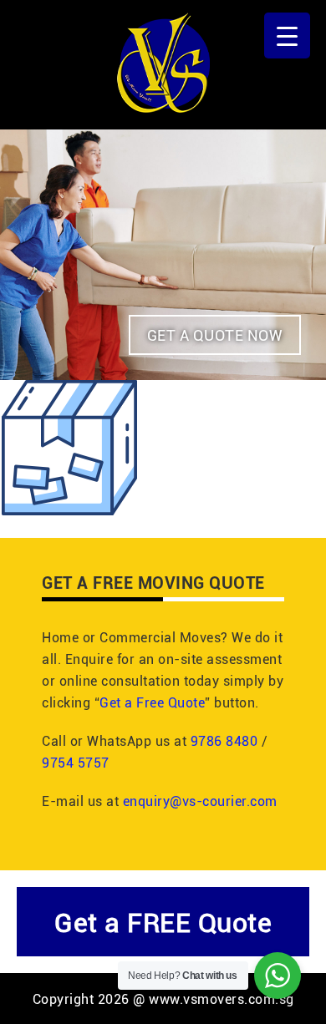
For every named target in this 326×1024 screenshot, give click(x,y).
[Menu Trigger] (287, 35)
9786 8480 (224, 740)
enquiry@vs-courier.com (200, 800)
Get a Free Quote (152, 702)
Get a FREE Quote (163, 922)
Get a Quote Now (215, 335)
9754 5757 (76, 762)
